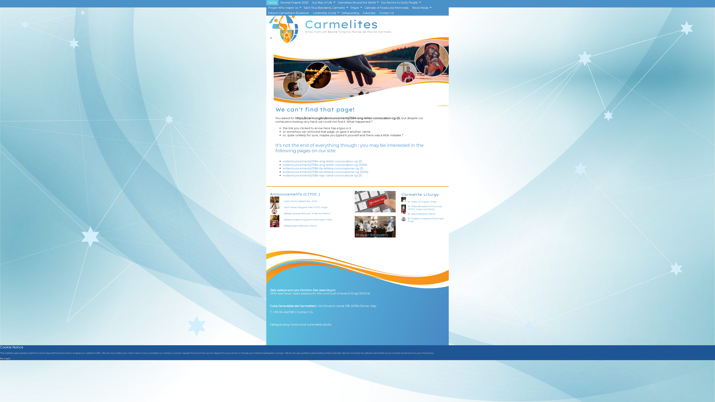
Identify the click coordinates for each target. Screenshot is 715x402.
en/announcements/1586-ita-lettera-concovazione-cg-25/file (325, 172)
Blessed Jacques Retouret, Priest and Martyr (307, 213)
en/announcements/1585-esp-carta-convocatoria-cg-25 (322, 175)
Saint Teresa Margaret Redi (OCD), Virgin (306, 207)
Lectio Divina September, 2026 (300, 201)
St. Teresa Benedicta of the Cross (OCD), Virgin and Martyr (425, 207)
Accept (5, 358)
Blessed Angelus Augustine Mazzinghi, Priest (308, 219)
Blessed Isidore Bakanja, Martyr (300, 225)
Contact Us (305, 312)
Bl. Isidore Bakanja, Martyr (422, 213)
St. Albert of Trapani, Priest (422, 201)
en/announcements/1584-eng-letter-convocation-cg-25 (322, 161)
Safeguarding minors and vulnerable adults (300, 324)
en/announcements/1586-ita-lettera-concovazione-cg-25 (323, 168)
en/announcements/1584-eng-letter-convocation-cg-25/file (325, 165)
